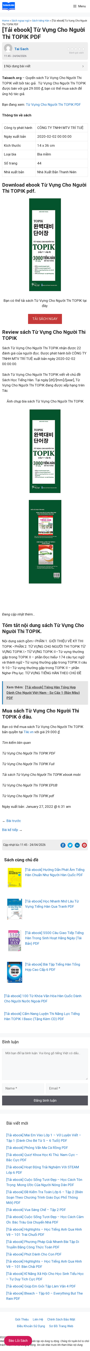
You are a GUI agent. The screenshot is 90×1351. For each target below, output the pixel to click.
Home (5, 20)
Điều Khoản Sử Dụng (31, 1326)
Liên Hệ (38, 1319)
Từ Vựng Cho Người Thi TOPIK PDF (53, 104)
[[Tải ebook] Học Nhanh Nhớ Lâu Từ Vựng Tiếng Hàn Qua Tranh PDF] (14, 917)
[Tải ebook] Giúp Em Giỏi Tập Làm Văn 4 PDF (41, 1286)
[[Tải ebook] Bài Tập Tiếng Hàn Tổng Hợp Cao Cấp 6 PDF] (14, 980)
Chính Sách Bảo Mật (61, 1319)
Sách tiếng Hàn (40, 20)
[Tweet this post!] (70, 846)
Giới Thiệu (22, 1319)
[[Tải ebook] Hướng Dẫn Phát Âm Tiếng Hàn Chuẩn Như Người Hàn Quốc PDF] (14, 885)
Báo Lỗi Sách (18, 1341)
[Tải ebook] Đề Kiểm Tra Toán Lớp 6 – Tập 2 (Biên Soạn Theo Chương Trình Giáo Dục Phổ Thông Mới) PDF (44, 1197)
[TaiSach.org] (8, 6)
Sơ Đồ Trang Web (61, 1326)
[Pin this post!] (84, 846)
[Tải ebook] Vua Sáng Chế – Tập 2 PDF (36, 1210)
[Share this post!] (63, 846)
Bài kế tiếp (10, 830)
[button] (45, 319)
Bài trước (13, 821)
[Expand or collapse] (83, 66)
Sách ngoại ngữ (21, 20)
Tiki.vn (28, 732)
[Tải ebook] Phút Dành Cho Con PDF (34, 1254)
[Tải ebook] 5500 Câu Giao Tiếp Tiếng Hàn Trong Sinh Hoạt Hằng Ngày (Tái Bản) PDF (54, 938)
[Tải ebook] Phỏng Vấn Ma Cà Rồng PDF (37, 1148)
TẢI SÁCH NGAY (45, 319)
